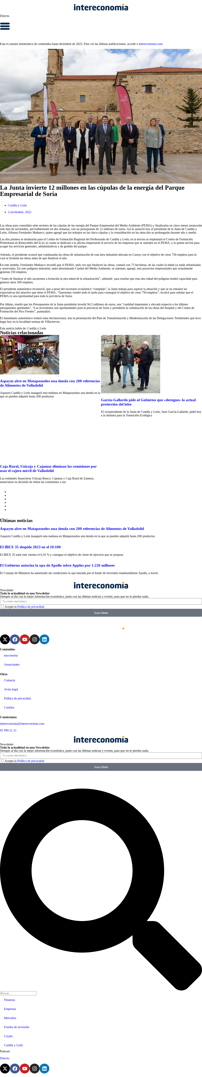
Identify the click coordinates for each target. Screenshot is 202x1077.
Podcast (5, 1051)
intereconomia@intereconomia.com (22, 723)
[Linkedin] (44, 639)
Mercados (10, 1018)
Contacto (9, 680)
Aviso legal (11, 689)
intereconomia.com (150, 44)
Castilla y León (17, 205)
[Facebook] (15, 639)
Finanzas (9, 999)
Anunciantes (12, 664)
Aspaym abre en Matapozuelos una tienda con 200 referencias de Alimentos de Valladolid (72, 529)
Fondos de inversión (16, 1027)
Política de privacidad (30, 606)
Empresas (10, 1009)
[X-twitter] (5, 639)
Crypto (8, 1036)
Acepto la (24, 606)
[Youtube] (25, 639)
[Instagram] (34, 639)
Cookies (9, 707)
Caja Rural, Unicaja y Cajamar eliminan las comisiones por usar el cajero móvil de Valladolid (48, 468)
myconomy (11, 655)
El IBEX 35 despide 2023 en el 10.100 (30, 547)
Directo (4, 16)
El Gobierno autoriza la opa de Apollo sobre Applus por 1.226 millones (57, 565)
